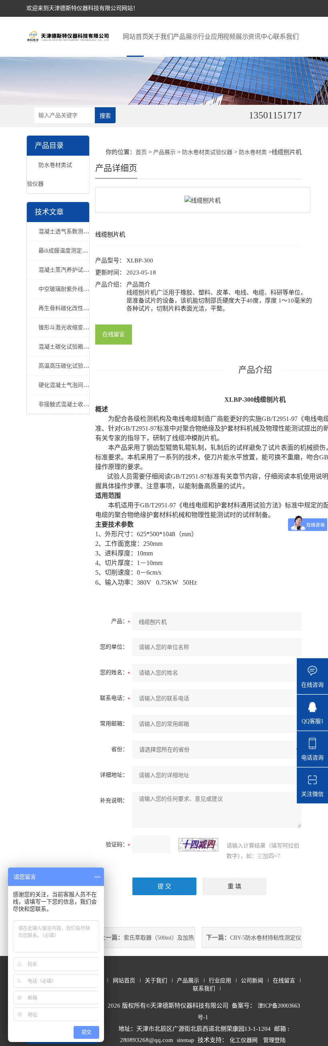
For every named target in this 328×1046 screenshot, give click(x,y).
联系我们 (285, 36)
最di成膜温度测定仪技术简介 (74, 251)
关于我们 (160, 36)
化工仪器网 (244, 1040)
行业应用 (210, 36)
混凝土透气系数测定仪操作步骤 (77, 231)
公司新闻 (252, 981)
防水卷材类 (253, 152)
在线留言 (113, 334)
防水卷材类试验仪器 (207, 152)
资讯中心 (260, 36)
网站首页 (135, 36)
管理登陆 (274, 1040)
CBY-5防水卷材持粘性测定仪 (265, 938)
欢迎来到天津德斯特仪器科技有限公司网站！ (82, 8)
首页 (141, 152)
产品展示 (185, 36)
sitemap (185, 1040)
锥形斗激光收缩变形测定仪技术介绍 (83, 328)
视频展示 (235, 36)
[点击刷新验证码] (198, 845)
